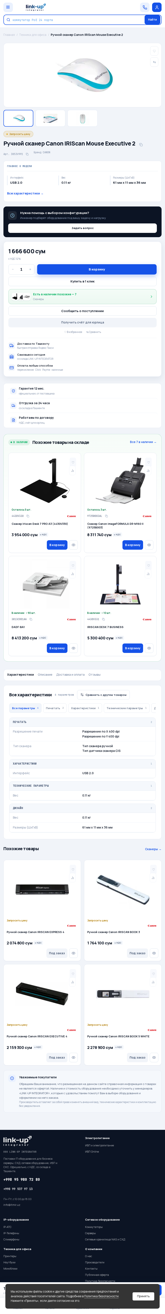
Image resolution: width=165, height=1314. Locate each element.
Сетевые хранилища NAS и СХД (105, 1239)
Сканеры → (153, 849)
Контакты (91, 1268)
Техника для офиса (32, 35)
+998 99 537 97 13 (18, 1189)
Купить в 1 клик (82, 281)
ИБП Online (92, 1151)
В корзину (97, 269)
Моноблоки (10, 1268)
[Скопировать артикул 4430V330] (27, 516)
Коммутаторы (94, 1227)
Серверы (90, 1233)
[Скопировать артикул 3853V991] (27, 154)
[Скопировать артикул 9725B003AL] (106, 516)
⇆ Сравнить (93, 332)
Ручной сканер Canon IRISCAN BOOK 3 (113, 932)
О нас (88, 1256)
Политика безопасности (101, 1296)
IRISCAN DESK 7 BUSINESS (105, 627)
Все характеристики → (25, 193)
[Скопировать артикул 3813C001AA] (30, 619)
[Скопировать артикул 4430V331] (103, 619)
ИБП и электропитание (99, 1145)
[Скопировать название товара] (141, 145)
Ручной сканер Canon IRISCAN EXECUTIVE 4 (37, 1036)
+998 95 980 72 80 (21, 1179)
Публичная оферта (97, 1275)
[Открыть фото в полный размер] (82, 75)
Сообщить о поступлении (82, 311)
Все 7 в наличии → (143, 442)
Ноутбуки (9, 1262)
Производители (94, 1262)
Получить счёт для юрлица (82, 322)
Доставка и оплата (70, 674)
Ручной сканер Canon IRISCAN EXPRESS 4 (35, 932)
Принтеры (9, 1256)
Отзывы (95, 674)
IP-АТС (7, 1227)
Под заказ (57, 953)
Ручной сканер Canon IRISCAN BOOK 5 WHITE (118, 1036)
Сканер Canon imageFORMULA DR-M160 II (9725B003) (115, 525)
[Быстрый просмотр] (73, 545)
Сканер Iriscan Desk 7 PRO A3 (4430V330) (40, 524)
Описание (45, 674)
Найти (152, 19)
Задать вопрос (83, 228)
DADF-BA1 (18, 627)
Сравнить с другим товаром (106, 695)
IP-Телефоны (11, 1233)
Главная (9, 35)
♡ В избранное (73, 332)
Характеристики (20, 674)
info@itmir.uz (11, 1205)
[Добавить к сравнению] (72, 470)
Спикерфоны (11, 1239)
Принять (143, 1296)
